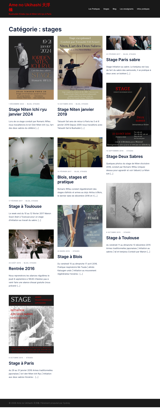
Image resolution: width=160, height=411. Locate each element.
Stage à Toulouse (25, 206)
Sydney (66, 403)
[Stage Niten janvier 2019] (80, 67)
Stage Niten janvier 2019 (76, 112)
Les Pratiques (94, 9)
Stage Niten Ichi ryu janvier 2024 (28, 112)
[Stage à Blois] (80, 225)
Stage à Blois (70, 256)
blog (29, 104)
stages (36, 104)
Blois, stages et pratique (72, 179)
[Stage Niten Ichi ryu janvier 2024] (31, 67)
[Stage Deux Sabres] (128, 114)
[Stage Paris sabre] (128, 42)
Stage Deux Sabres (124, 156)
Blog (114, 9)
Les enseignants (127, 9)
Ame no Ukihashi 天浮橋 (29, 7)
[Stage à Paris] (31, 324)
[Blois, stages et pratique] (80, 152)
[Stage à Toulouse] (31, 167)
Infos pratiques (143, 9)
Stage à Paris (21, 363)
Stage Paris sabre (123, 59)
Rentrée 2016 (22, 268)
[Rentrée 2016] (31, 244)
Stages (106, 9)
